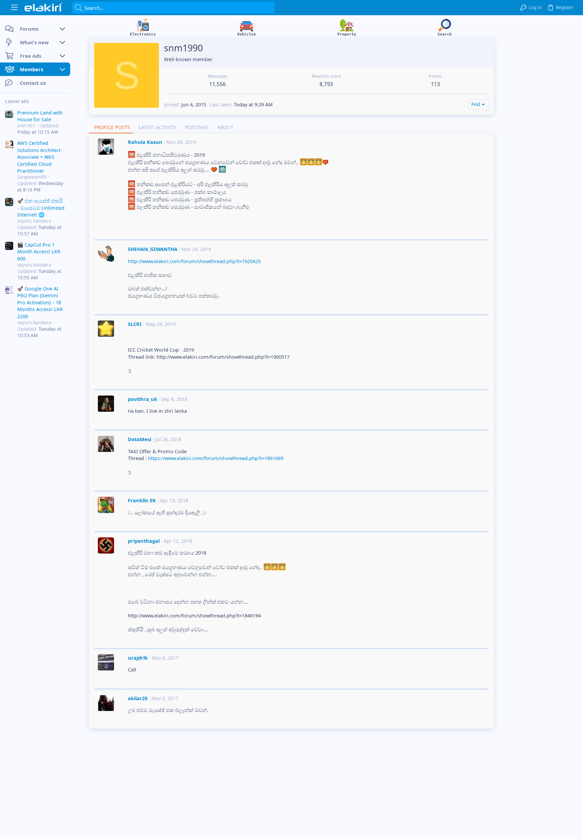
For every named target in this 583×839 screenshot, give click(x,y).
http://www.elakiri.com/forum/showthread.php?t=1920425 (194, 261)
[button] (14, 8)
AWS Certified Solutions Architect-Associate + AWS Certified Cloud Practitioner (39, 156)
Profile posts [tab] (112, 127)
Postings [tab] (197, 127)
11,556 (217, 84)
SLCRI (135, 324)
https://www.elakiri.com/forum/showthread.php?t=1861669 (215, 458)
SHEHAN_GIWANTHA (152, 249)
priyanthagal (144, 540)
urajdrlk (138, 657)
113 (435, 84)
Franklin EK (142, 500)
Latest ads (17, 101)
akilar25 (137, 698)
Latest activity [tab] (157, 127)
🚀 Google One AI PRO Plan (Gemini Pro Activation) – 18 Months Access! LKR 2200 (40, 302)
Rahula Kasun (145, 141)
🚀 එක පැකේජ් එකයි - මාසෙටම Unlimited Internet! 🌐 (40, 207)
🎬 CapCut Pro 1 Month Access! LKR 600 (38, 251)
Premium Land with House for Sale (40, 115)
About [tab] (225, 127)
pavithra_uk (142, 399)
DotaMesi (139, 439)
